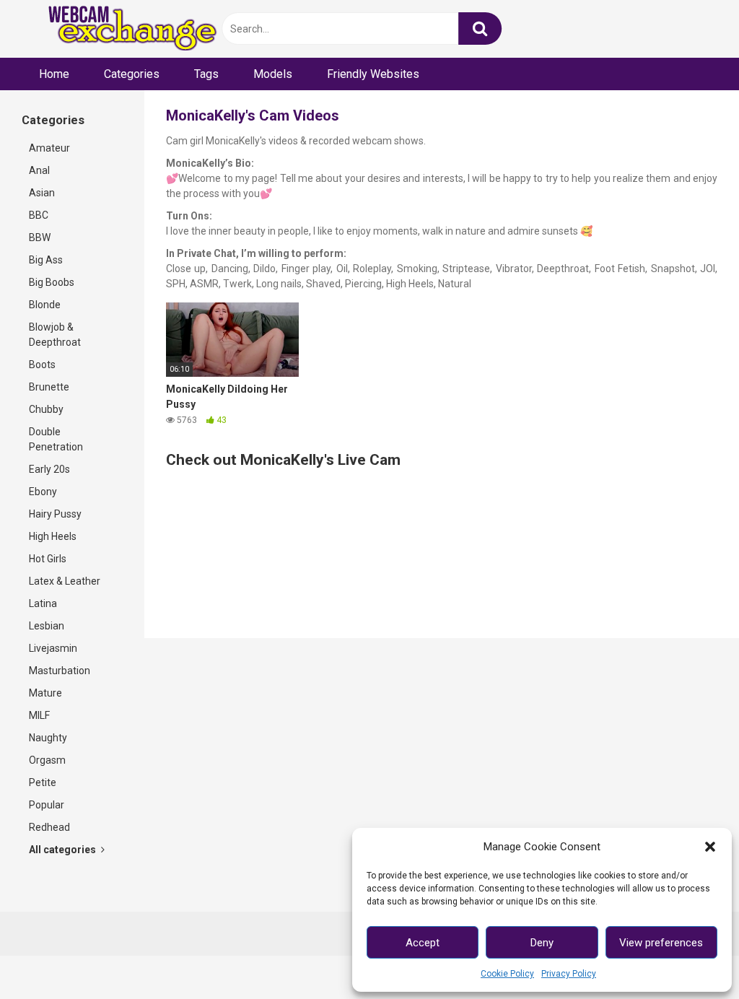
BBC (38, 215)
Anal (39, 170)
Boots (42, 364)
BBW (40, 237)
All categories (63, 849)
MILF (39, 715)
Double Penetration (56, 439)
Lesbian (46, 626)
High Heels (52, 536)
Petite (42, 782)
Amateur (49, 148)
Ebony (43, 491)
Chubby (46, 409)
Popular (46, 805)
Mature (45, 693)
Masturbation (59, 670)
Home (54, 74)
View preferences (661, 942)
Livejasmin (53, 648)
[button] (710, 846)
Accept (423, 942)
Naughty (48, 737)
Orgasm (47, 760)
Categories (131, 74)
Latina (43, 603)
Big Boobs (51, 282)
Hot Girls (47, 558)
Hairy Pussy (55, 514)
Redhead (49, 827)
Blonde (45, 304)
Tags (206, 74)
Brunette (49, 387)
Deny (542, 942)
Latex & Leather (64, 581)
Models (272, 74)
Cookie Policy (507, 974)
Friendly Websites (373, 74)
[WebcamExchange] (124, 29)
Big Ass (46, 260)
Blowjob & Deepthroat (55, 334)
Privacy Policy (568, 974)
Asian (42, 193)
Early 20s (49, 469)
